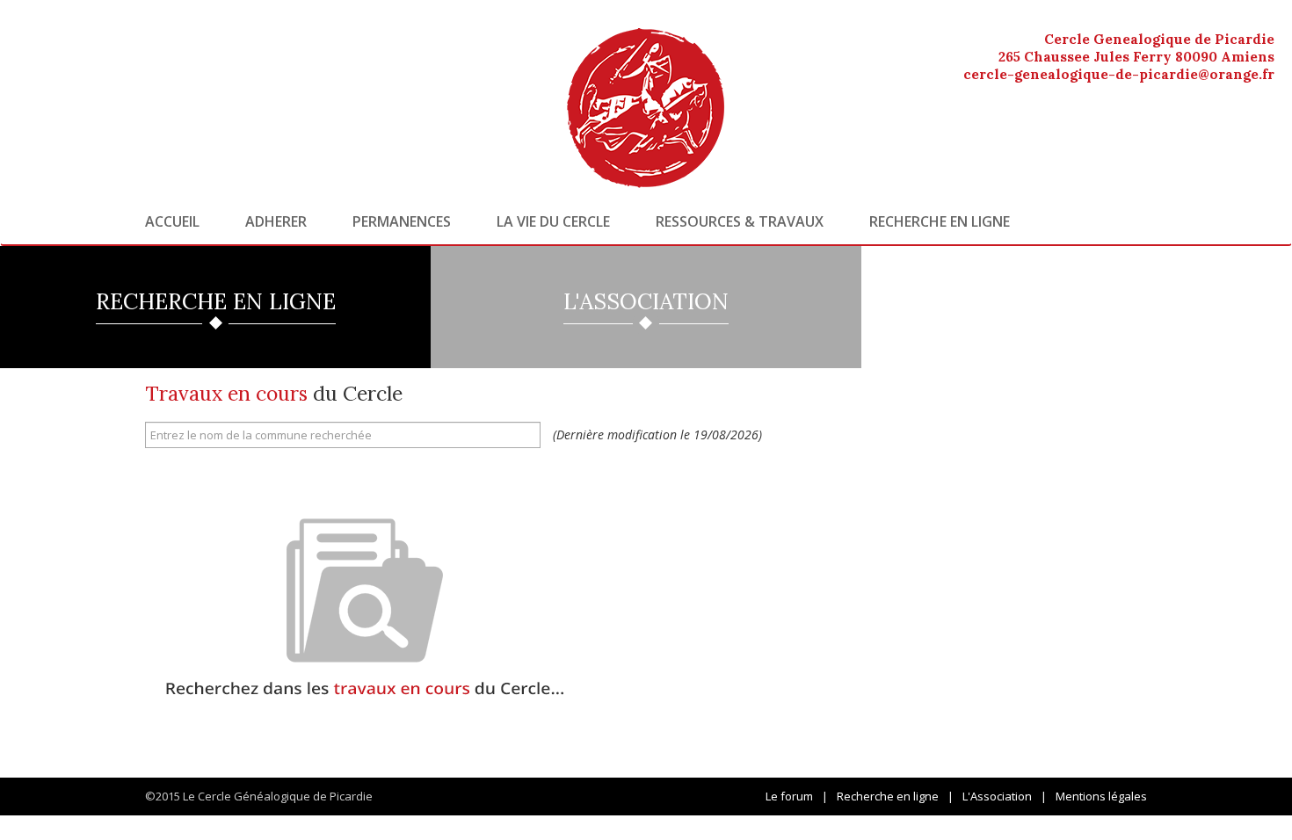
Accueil (172, 221)
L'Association (997, 796)
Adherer (276, 221)
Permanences (401, 221)
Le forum (789, 796)
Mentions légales (1101, 796)
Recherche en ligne (939, 221)
